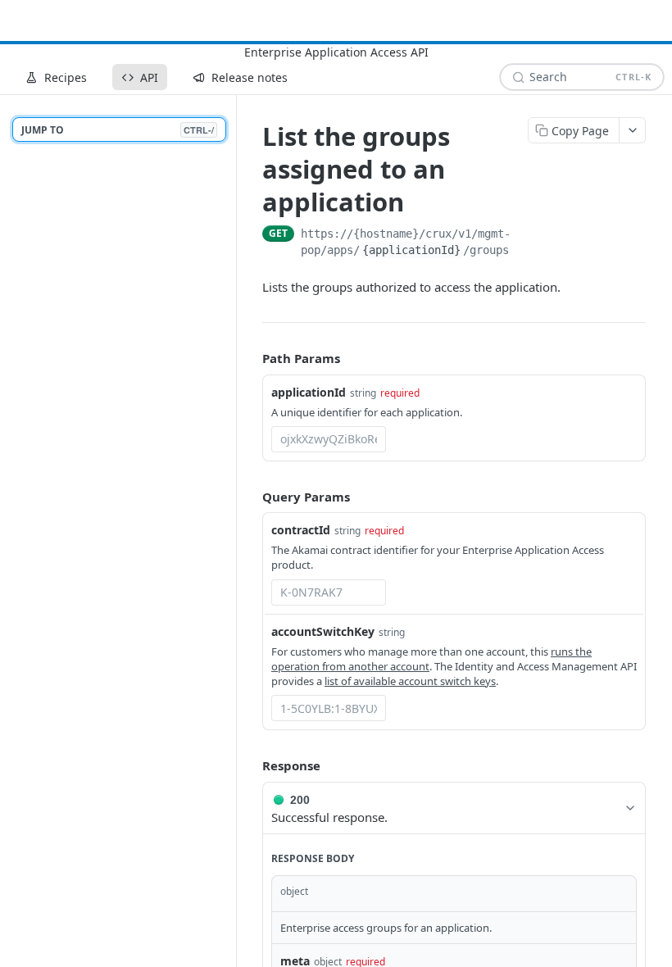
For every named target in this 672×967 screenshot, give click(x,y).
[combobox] (328, 439)
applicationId (308, 392)
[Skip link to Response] (251, 765)
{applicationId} (411, 250)
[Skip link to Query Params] (251, 497)
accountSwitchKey (323, 631)
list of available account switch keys (410, 681)
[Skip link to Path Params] (251, 358)
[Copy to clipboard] (638, 235)
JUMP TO (117, 130)
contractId (300, 530)
